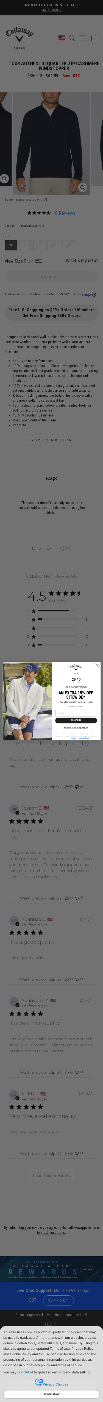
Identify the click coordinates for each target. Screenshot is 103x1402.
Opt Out (23, 1372)
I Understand (52, 1394)
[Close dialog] (97, 665)
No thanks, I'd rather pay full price (76, 727)
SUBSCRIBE (76, 720)
